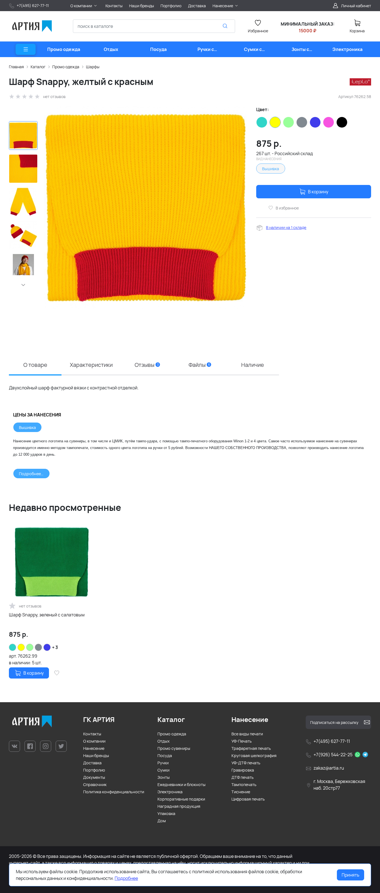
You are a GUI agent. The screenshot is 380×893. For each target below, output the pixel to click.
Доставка (92, 762)
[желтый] (275, 122)
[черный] (341, 122)
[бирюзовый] (261, 122)
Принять (350, 875)
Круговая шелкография (254, 755)
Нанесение (93, 748)
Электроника (169, 791)
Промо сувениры (173, 748)
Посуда (164, 755)
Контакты (92, 733)
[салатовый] (288, 122)
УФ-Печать (241, 741)
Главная (16, 66)
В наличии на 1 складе (286, 227)
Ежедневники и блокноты (181, 784)
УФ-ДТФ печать (245, 762)
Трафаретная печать (251, 748)
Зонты (163, 777)
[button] (23, 285)
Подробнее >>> (34, 473)
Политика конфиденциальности (113, 791)
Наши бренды (96, 755)
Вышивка (270, 168)
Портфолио (94, 770)
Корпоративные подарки (181, 799)
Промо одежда (65, 66)
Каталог (38, 66)
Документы (94, 777)
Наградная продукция (178, 806)
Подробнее (126, 878)
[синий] (315, 122)
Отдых (163, 741)
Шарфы (92, 66)
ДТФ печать (242, 777)
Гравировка (242, 770)
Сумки (163, 770)
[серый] (301, 122)
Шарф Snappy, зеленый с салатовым (47, 615)
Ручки (163, 762)
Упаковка (166, 813)
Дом (161, 820)
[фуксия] (328, 122)
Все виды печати (247, 733)
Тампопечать (243, 784)
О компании (94, 741)
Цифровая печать (248, 799)
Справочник (95, 784)
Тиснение (240, 791)
